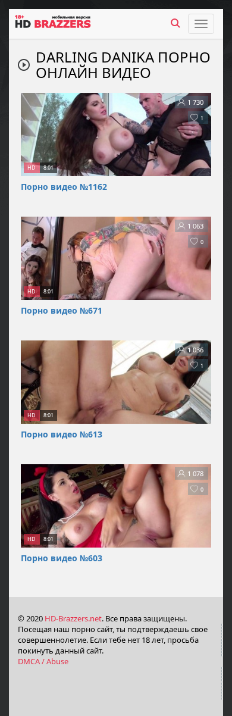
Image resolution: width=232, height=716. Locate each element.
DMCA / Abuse (43, 661)
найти (175, 23)
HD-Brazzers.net (73, 618)
